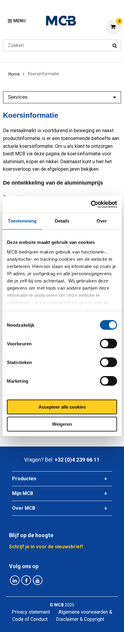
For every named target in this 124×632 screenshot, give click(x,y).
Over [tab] (102, 220)
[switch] (108, 343)
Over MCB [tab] (23, 508)
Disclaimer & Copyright (80, 619)
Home (14, 74)
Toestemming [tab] (22, 220)
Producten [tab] (24, 478)
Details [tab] (62, 220)
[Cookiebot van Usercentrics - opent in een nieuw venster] (90, 204)
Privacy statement (31, 612)
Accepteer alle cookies (62, 406)
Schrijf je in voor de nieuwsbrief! (46, 546)
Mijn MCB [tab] (22, 493)
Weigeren (62, 424)
